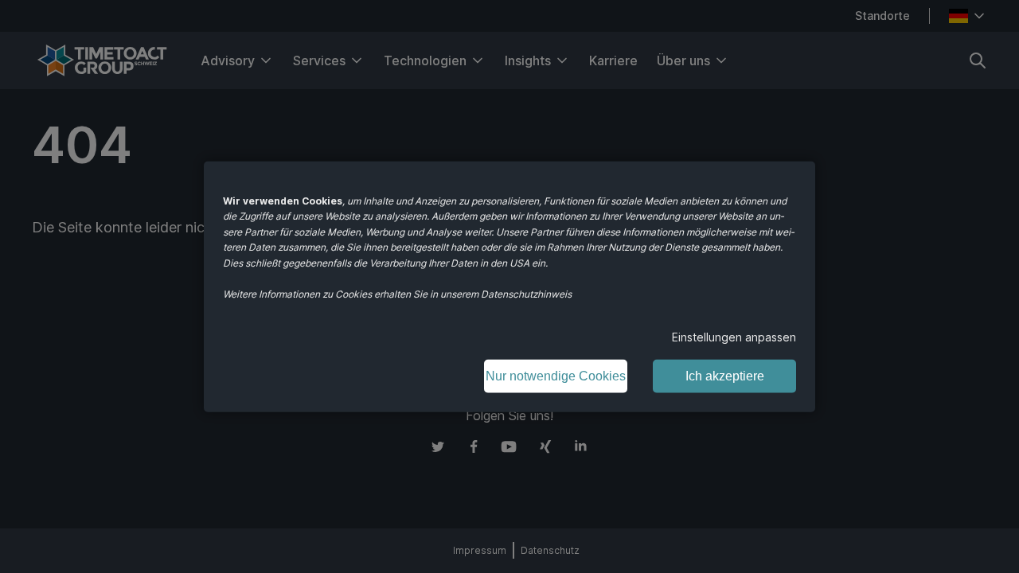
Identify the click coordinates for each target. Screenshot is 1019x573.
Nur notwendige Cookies (556, 375)
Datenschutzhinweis (526, 294)
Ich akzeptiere (724, 375)
